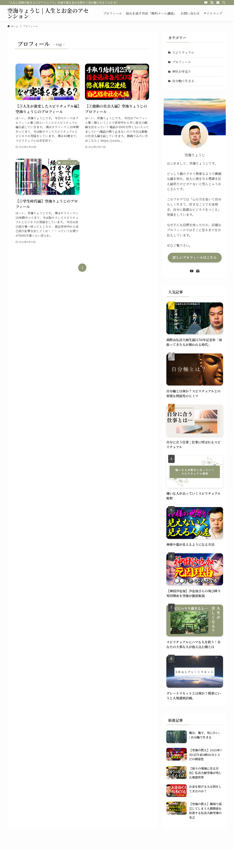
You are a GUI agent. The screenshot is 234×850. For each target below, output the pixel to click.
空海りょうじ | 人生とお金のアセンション (48, 13)
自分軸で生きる (183, 81)
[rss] (212, 2)
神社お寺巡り (181, 71)
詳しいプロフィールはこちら (195, 257)
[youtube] (206, 2)
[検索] (224, 2)
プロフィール (181, 62)
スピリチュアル (183, 52)
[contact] (218, 2)
